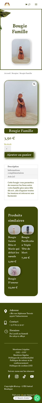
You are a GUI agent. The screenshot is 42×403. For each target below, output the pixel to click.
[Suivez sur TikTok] (24, 376)
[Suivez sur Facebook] (9, 376)
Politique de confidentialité (21, 358)
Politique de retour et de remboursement (21, 361)
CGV (24, 352)
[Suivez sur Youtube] (32, 376)
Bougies (15, 73)
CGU (18, 352)
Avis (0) (11, 176)
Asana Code (32, 395)
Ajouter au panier (19, 155)
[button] (34, 84)
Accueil (7, 73)
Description (13, 166)
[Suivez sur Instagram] (16, 376)
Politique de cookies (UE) (21, 366)
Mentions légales (21, 355)
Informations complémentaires (16, 172)
